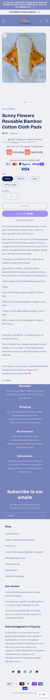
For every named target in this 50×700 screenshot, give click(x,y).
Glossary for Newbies (14, 576)
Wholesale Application (15, 558)
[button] (3, 21)
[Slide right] (31, 102)
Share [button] (8, 380)
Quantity (5, 191)
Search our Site (12, 534)
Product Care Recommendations (20, 540)
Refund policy (11, 570)
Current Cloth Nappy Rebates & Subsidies (24, 552)
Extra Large (10, 185)
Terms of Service (12, 564)
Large (34, 179)
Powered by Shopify (31, 693)
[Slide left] (19, 102)
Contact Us (10, 546)
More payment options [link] (25, 220)
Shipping (15, 142)
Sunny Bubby (21, 693)
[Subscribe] (42, 516)
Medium (21, 179)
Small (7, 179)
